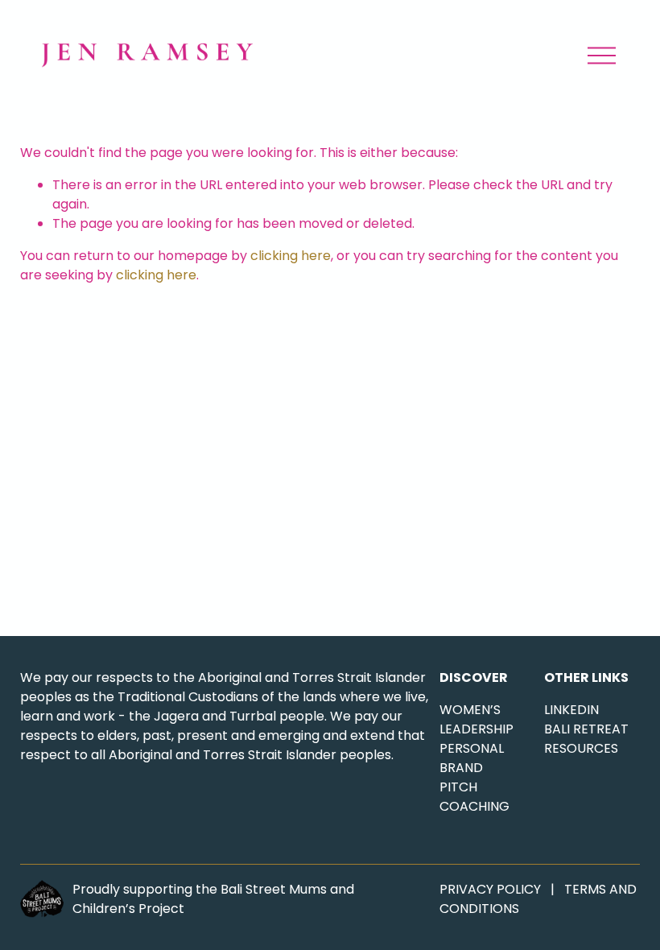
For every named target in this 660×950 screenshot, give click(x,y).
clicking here (290, 255)
